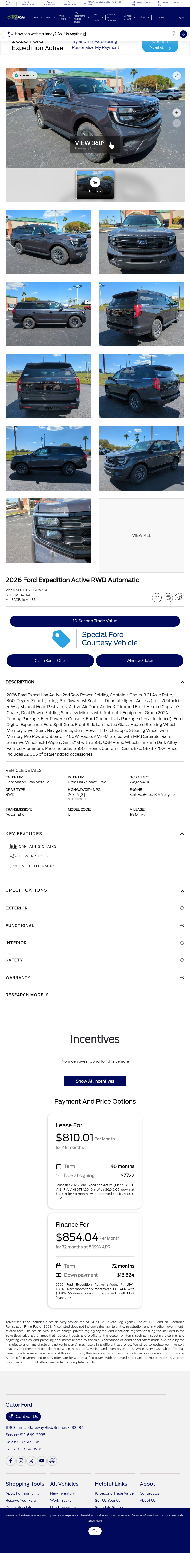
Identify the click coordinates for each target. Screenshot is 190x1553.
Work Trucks (60, 1500)
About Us (148, 1500)
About (147, 1484)
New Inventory (62, 1493)
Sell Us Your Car (108, 1500)
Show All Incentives (95, 1081)
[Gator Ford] (19, 17)
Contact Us (26, 1416)
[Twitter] (31, 1461)
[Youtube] (42, 1461)
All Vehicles (64, 1484)
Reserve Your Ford (21, 1500)
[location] (85, 3)
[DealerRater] (52, 1461)
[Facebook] (11, 1461)
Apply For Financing (22, 1493)
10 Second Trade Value (114, 1493)
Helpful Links (111, 1484)
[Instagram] (21, 1461)
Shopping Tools (25, 1484)
